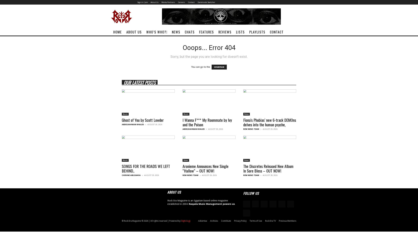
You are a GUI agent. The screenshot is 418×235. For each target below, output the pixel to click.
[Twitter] (299, 2)
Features (206, 32)
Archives (214, 220)
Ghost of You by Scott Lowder (143, 120)
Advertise (202, 220)
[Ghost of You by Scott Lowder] (148, 102)
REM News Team (251, 129)
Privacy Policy (240, 220)
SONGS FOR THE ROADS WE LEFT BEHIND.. (146, 168)
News (176, 32)
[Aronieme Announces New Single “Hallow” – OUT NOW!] (209, 149)
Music (125, 114)
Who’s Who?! (156, 32)
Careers (181, 2)
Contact (191, 2)
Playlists (257, 32)
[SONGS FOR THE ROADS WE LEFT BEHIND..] (148, 149)
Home (117, 32)
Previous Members (287, 220)
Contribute (226, 220)
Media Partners (168, 2)
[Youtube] (304, 2)
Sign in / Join (142, 2)
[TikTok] (293, 2)
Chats (190, 32)
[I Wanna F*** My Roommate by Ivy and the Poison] (209, 102)
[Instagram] (277, 2)
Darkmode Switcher (206, 2)
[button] (303, 32)
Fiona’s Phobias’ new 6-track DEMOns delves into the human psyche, (269, 122)
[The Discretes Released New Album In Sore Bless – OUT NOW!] (269, 149)
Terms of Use (256, 220)
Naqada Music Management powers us (212, 203)
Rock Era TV (270, 220)
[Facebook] (272, 2)
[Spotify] (288, 2)
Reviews (225, 32)
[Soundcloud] (283, 2)
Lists (240, 32)
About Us (154, 2)
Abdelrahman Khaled (133, 124)
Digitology (185, 220)
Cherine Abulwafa (131, 175)
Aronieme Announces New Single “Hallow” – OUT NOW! (205, 168)
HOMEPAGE (219, 67)
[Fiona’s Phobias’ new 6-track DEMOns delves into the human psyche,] (269, 102)
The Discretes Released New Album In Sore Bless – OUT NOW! (268, 168)
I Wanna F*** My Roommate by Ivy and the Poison (207, 122)
